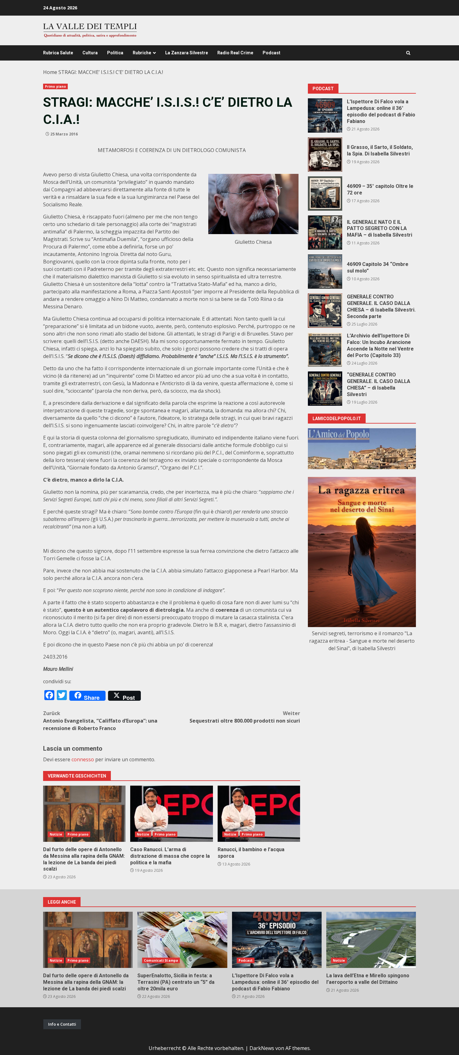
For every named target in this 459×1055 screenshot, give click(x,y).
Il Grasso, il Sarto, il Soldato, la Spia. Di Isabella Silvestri (325, 154)
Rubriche (142, 52)
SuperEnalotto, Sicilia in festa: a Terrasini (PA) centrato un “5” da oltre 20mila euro (182, 940)
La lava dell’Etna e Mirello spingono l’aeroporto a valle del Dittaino (371, 940)
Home (50, 72)
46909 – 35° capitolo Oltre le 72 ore (325, 193)
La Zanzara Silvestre (186, 52)
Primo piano (55, 86)
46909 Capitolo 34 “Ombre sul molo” (325, 271)
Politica (115, 52)
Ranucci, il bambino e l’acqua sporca (259, 814)
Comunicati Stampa (161, 960)
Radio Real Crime (235, 52)
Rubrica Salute (58, 52)
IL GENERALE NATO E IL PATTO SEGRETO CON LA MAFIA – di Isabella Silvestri (325, 232)
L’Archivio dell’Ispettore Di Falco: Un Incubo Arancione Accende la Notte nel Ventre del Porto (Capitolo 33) (325, 349)
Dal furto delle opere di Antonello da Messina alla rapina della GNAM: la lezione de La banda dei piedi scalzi (84, 814)
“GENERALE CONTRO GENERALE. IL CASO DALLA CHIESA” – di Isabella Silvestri (325, 388)
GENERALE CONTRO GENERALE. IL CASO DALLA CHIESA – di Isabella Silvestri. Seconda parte (325, 310)
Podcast (271, 52)
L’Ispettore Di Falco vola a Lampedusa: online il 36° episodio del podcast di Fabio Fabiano (325, 115)
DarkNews (261, 1048)
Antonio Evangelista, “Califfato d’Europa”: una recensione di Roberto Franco (100, 721)
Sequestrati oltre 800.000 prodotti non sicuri (245, 717)
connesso (83, 759)
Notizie (56, 834)
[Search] (408, 53)
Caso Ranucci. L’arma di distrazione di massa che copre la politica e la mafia (171, 814)
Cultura (90, 52)
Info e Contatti (62, 1024)
